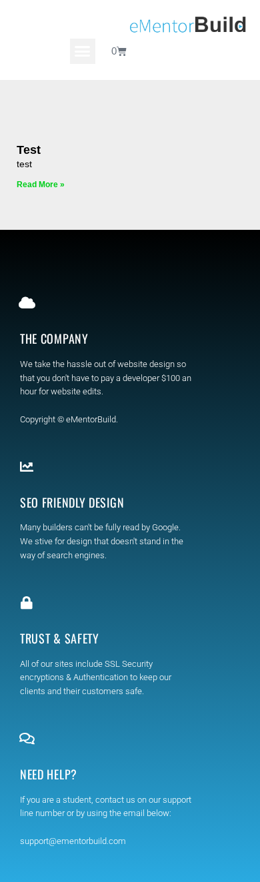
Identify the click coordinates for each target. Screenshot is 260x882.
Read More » (41, 184)
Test (29, 150)
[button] (82, 51)
